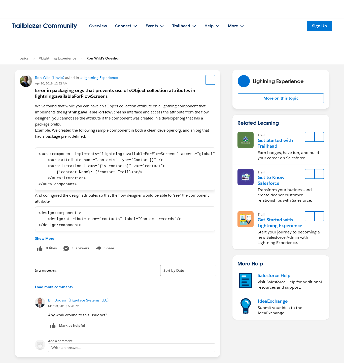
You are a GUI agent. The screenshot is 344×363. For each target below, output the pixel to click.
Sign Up (319, 25)
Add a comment (60, 341)
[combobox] (188, 270)
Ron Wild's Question (103, 58)
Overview (98, 25)
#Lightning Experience (57, 58)
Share (104, 249)
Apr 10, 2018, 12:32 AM (51, 83)
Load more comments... (55, 287)
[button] (281, 98)
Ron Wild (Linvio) (49, 77)
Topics (23, 58)
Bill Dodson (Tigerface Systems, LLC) (78, 300)
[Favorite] (210, 79)
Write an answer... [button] (66, 347)
